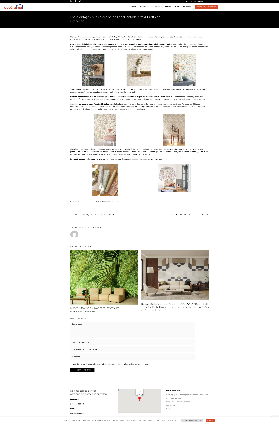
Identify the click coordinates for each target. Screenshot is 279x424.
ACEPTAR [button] (210, 420)
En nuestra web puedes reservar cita (86, 159)
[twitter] (80, 1)
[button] (139, 399)
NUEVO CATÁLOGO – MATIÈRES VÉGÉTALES (94, 308)
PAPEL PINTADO (105, 202)
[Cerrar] (140, 391)
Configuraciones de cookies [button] (192, 420)
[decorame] (13, 5)
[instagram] (71, 1)
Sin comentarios (116, 202)
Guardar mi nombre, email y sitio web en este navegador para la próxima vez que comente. (111, 364)
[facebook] (75, 1)
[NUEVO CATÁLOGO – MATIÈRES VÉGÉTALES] (104, 277)
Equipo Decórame (78, 202)
